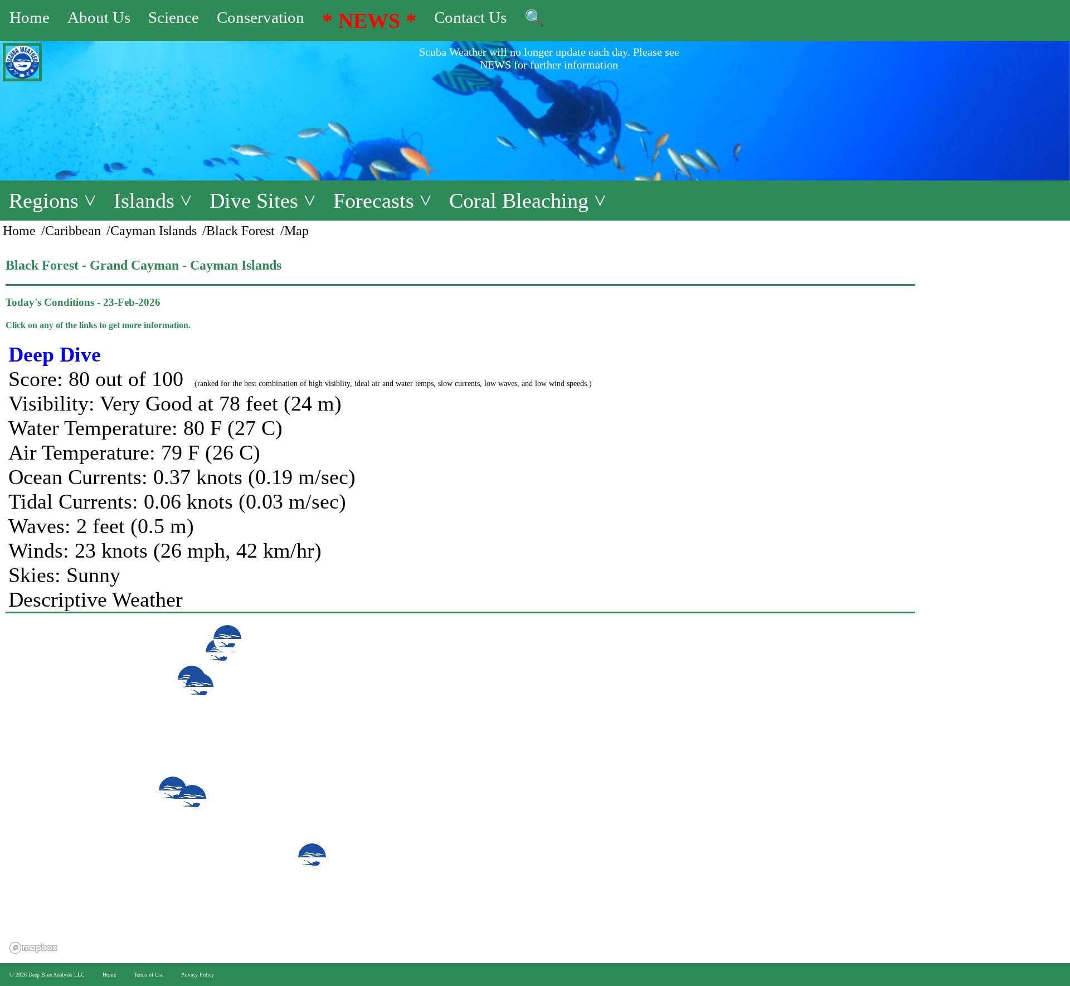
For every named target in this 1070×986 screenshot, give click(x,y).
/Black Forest (238, 230)
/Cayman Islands (151, 230)
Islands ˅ (153, 200)
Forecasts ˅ (382, 200)
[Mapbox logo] (33, 947)
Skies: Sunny (64, 575)
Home (29, 17)
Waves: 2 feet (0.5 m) (101, 526)
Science (173, 17)
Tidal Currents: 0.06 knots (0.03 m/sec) (177, 501)
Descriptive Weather (95, 599)
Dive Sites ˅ (262, 200)
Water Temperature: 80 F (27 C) (145, 428)
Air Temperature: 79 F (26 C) (134, 452)
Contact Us (470, 17)
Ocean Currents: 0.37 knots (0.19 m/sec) (182, 477)
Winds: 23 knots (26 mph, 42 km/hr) (165, 550)
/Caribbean (71, 230)
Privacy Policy (197, 975)
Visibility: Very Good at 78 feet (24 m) (175, 403)
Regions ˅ (52, 200)
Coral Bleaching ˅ (527, 200)
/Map (294, 230)
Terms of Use (148, 975)
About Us (98, 17)
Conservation (260, 17)
